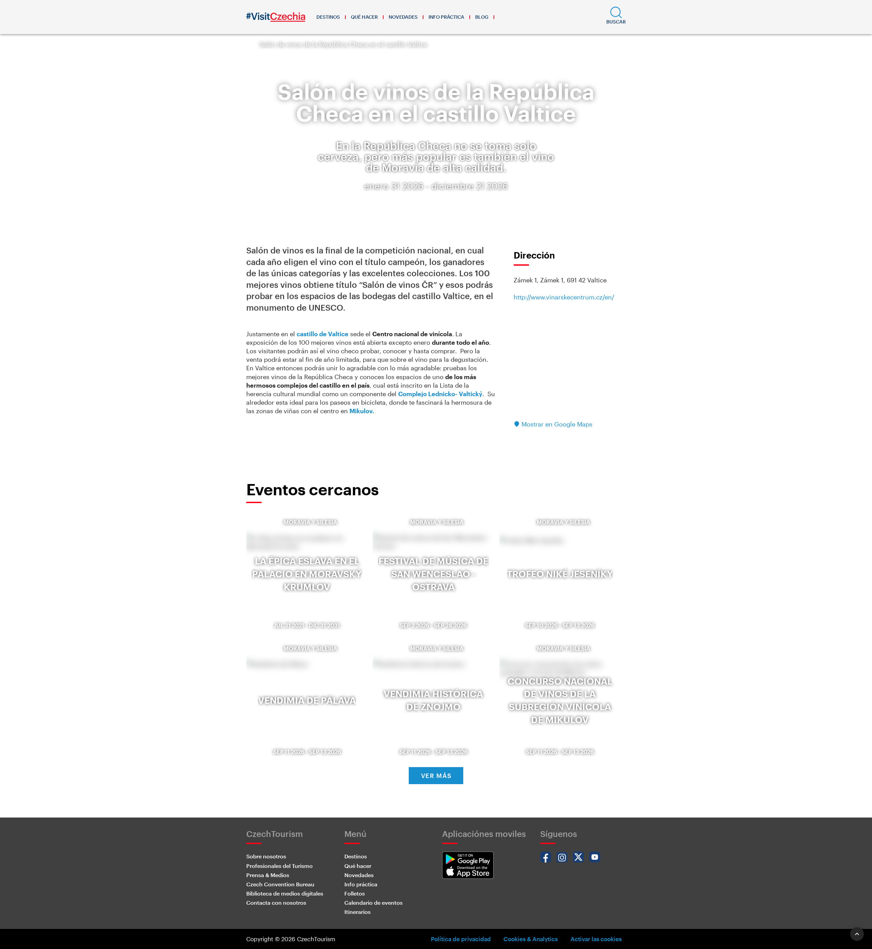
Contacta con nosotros (276, 902)
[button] (616, 17)
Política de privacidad (461, 938)
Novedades (403, 17)
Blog (481, 17)
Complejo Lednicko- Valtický (440, 394)
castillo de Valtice (322, 334)
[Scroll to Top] (857, 934)
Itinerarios (357, 911)
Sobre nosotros (266, 856)
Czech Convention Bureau (280, 884)
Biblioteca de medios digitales (284, 893)
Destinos (328, 17)
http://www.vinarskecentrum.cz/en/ (564, 297)
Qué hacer (364, 17)
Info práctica (446, 17)
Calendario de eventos (373, 902)
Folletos (354, 893)
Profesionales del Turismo (279, 865)
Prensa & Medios (267, 875)
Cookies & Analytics (530, 938)
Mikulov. (361, 411)
